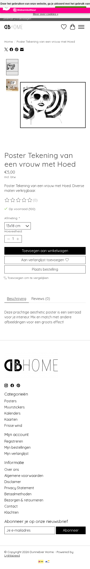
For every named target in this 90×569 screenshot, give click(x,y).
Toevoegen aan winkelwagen (45, 251)
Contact (11, 506)
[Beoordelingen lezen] (18, 200)
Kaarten (10, 419)
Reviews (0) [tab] (40, 298)
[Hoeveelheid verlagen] (8, 239)
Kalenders (12, 413)
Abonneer (71, 530)
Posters (10, 401)
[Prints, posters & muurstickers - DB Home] (13, 26)
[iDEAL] (40, 562)
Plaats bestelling (45, 269)
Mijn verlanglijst (16, 453)
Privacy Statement (19, 488)
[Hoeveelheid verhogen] (18, 239)
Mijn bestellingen (17, 447)
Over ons (11, 469)
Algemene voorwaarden (23, 475)
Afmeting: (12, 218)
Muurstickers (14, 407)
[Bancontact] (47, 562)
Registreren (13, 441)
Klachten (11, 512)
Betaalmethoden (17, 494)
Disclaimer (12, 482)
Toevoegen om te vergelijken (28, 278)
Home (8, 41)
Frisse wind (13, 425)
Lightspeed (12, 555)
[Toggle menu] (81, 27)
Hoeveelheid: (13, 231)
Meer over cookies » (45, 14)
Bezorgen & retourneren (23, 500)
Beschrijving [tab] (16, 298)
